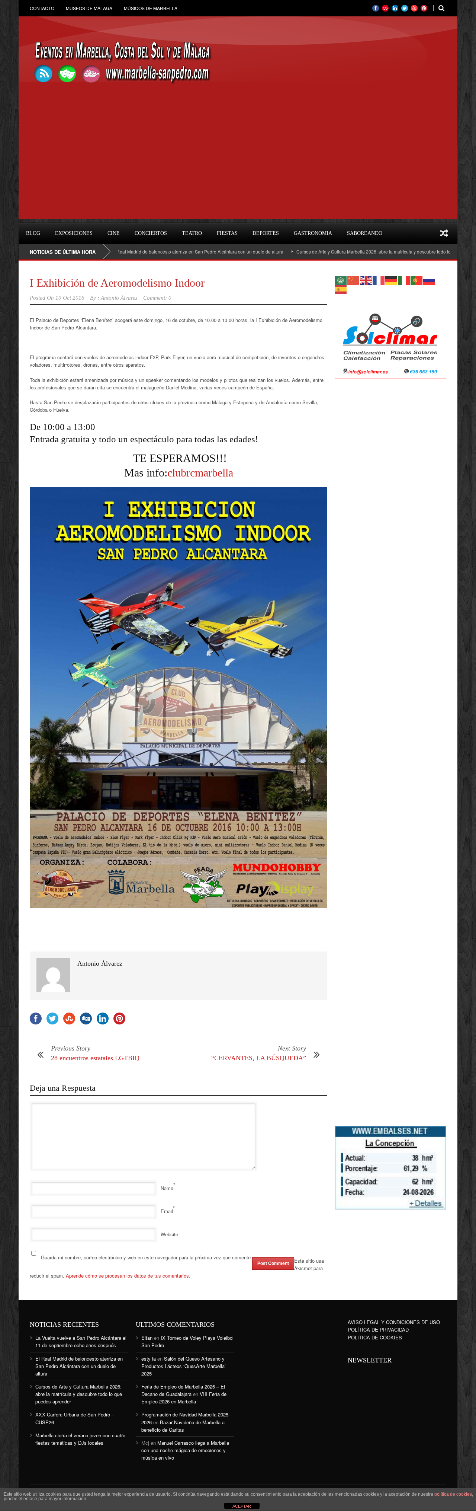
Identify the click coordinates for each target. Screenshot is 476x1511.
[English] (366, 279)
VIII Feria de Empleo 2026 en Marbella (183, 1397)
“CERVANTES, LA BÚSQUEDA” (258, 1058)
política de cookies (453, 1494)
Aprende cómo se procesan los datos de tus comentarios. (128, 1275)
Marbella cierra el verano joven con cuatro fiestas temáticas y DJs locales (80, 1439)
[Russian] (429, 279)
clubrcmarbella (200, 472)
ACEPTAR (241, 1506)
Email (167, 1211)
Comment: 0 (157, 298)
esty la (148, 1358)
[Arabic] (341, 279)
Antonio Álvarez (119, 298)
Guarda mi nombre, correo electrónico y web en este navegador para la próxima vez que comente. (146, 1257)
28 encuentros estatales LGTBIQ (95, 1058)
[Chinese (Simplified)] (353, 279)
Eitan (146, 1337)
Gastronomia (313, 233)
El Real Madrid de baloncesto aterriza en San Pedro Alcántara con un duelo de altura (158, 251)
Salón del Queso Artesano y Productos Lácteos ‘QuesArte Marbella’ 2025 (183, 1366)
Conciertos (151, 233)
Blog (33, 233)
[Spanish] (341, 288)
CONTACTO (42, 8)
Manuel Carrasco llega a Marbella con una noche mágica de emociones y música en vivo (185, 1450)
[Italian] (404, 279)
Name (167, 1188)
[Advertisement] (238, 167)
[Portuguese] (417, 279)
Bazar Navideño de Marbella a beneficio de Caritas (183, 1426)
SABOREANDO (364, 233)
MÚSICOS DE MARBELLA (150, 8)
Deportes (266, 233)
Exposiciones (74, 233)
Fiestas (227, 233)
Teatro (192, 233)
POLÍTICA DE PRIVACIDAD (378, 1329)
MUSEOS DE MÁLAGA (89, 8)
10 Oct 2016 (69, 298)
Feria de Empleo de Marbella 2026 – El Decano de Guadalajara (183, 1390)
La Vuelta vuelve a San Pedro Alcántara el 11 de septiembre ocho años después (80, 1341)
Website (169, 1234)
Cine (113, 233)
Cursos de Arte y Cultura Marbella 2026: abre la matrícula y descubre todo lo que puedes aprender (357, 251)
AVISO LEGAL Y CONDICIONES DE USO (394, 1322)
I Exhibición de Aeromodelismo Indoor (117, 283)
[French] (379, 279)
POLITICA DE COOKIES (375, 1337)
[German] (391, 279)
